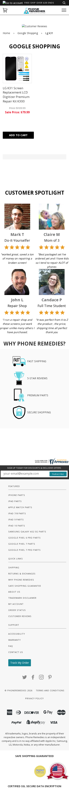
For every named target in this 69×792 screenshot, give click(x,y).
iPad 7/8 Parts (17, 513)
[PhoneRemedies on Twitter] (24, 678)
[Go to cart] (5, 10)
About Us (14, 591)
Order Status (17, 610)
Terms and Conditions (50, 690)
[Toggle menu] (64, 10)
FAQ (10, 646)
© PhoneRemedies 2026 (18, 690)
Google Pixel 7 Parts (21, 543)
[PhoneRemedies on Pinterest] (49, 678)
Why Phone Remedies (21, 579)
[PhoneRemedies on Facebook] (33, 678)
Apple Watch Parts (20, 507)
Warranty (14, 639)
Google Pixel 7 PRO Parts (24, 549)
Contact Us (15, 652)
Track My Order (19, 662)
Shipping (13, 567)
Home (6, 33)
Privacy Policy (34, 698)
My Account (16, 604)
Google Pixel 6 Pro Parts (24, 537)
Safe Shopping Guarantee (24, 585)
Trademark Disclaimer (22, 597)
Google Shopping (27, 33)
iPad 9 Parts (16, 519)
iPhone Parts (16, 495)
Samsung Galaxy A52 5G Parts (27, 531)
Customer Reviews (19, 616)
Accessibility (16, 633)
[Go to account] (13, 3)
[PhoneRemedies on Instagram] (41, 678)
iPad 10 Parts (16, 525)
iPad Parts (15, 501)
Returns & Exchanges (22, 573)
